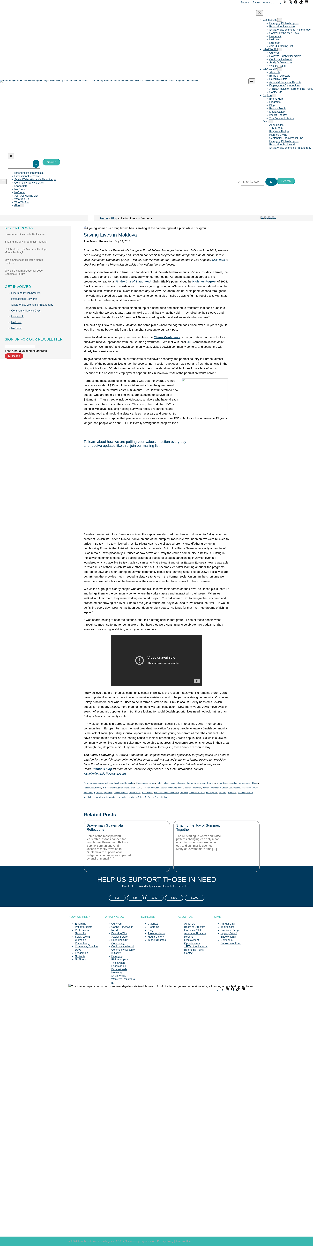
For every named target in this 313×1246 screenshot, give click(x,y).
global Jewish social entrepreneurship (234, 783)
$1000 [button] (194, 897)
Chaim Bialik (141, 783)
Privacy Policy (165, 1241)
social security (127, 797)
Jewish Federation (193, 788)
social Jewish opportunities (108, 797)
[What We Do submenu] (279, 49)
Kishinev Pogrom (197, 792)
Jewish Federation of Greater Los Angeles (221, 788)
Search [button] (245, 2)
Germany (211, 783)
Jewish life (246, 788)
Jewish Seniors (121, 792)
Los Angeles (211, 792)
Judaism (184, 792)
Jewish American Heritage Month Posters (24, 262)
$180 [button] (154, 897)
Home (104, 218)
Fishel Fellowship (178, 783)
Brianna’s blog (101, 769)
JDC (190, 342)
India (126, 788)
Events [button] (257, 2)
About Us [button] (268, 2)
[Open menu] (251, 81)
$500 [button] (174, 897)
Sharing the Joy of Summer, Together (26, 241)
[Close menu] (259, 13)
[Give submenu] (270, 121)
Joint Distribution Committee (166, 792)
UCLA (155, 797)
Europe (152, 783)
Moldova (222, 792)
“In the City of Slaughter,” (133, 281)
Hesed (255, 783)
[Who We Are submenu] (279, 69)
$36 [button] (135, 897)
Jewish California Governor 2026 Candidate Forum (24, 272)
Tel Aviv (148, 797)
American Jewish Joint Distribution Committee (113, 783)
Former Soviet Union (196, 783)
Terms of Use (183, 1241)
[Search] (36, 164)
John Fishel (147, 792)
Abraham (88, 783)
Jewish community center (172, 788)
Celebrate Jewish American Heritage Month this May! (26, 251)
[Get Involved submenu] (279, 20)
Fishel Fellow (162, 783)
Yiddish (163, 797)
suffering (139, 797)
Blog (114, 218)
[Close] (239, 182)
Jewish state (134, 792)
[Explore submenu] (274, 95)
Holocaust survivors (92, 788)
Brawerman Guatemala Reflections (25, 234)
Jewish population (104, 792)
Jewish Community (150, 788)
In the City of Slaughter (113, 788)
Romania (232, 792)
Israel (132, 788)
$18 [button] (117, 897)
